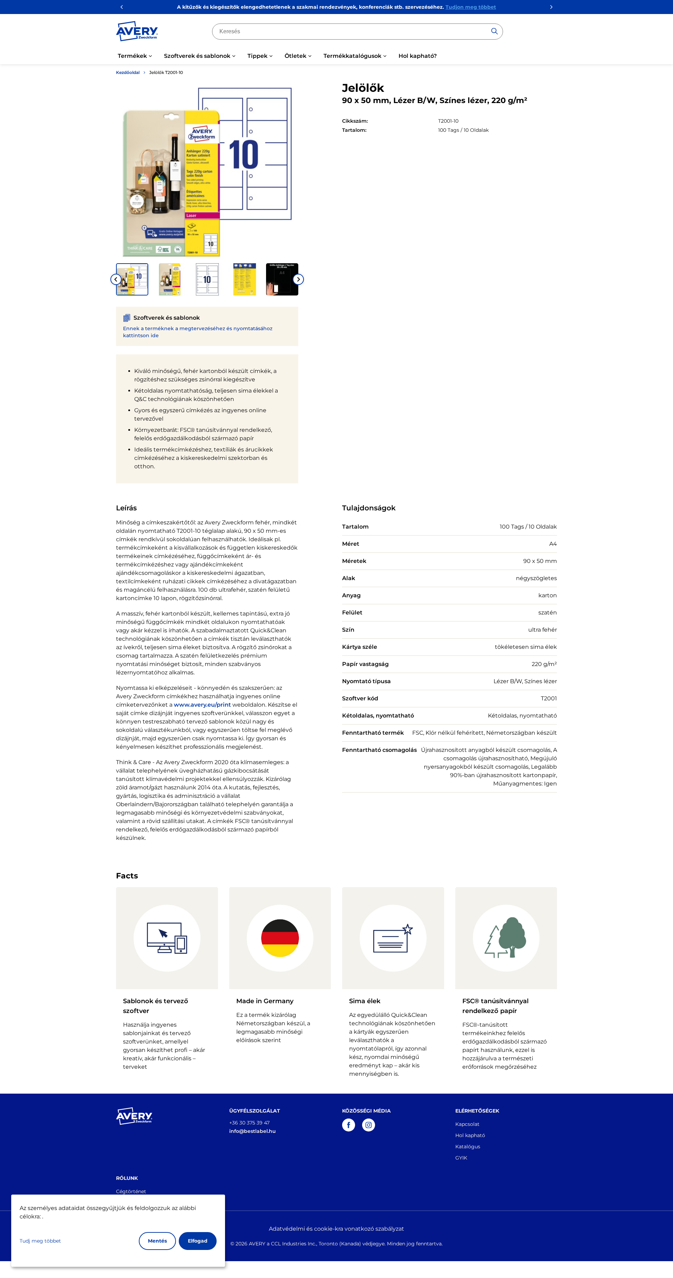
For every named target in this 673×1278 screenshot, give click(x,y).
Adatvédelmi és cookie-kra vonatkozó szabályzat (336, 1228)
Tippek (257, 56)
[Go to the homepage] (137, 32)
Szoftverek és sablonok (197, 56)
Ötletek (295, 56)
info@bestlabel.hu (252, 1131)
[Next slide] (298, 279)
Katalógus (467, 1146)
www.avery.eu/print (202, 704)
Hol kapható (470, 1135)
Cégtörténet (131, 1191)
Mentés (157, 1241)
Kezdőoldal (128, 72)
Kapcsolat (467, 1124)
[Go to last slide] (116, 279)
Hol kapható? (418, 56)
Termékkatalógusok (352, 56)
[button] (132, 279)
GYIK (461, 1158)
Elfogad (198, 1241)
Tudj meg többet (40, 1241)
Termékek (132, 56)
